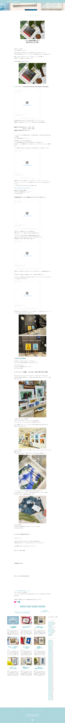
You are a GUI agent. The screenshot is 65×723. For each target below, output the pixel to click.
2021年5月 (50, 694)
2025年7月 (50, 647)
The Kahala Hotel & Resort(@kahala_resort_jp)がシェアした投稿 (27, 268)
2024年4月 (50, 661)
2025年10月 (50, 644)
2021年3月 (50, 696)
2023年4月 (50, 672)
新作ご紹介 (50, 634)
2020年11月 (50, 699)
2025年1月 (50, 653)
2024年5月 (50, 660)
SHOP (43, 1)
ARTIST (39, 1)
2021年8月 (50, 691)
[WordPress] (19, 602)
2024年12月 (50, 654)
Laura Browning (51, 627)
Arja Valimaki (50, 621)
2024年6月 (50, 659)
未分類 (49, 635)
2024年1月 (50, 664)
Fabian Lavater (50, 623)
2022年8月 (50, 680)
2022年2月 (50, 685)
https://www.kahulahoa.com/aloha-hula (22, 187)
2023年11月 (50, 666)
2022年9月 (50, 679)
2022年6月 (50, 682)
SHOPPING (55, 1)
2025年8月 (50, 646)
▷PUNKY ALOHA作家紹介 (20, 358)
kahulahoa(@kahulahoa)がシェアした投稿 (27, 117)
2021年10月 (50, 689)
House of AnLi (50, 624)
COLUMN (48, 1)
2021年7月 (50, 692)
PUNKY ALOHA (34, 606)
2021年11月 (50, 688)
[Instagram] (15, 602)
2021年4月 (50, 695)
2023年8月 (50, 669)
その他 (49, 633)
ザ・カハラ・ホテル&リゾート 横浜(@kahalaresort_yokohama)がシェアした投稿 (28, 228)
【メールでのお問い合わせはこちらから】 (22, 590)
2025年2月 (50, 652)
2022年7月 (50, 681)
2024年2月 (50, 663)
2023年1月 (50, 675)
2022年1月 (50, 686)
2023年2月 (50, 674)
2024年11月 (50, 655)
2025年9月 (50, 645)
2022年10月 (50, 678)
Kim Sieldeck (50, 625)
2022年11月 (50, 677)
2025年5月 (50, 649)
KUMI (49, 626)
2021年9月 (50, 690)
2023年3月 (50, 673)
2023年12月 (50, 665)
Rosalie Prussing (42, 606)
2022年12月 (50, 676)
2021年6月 (50, 693)
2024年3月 (50, 662)
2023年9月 (50, 668)
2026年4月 (50, 640)
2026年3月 (50, 641)
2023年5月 (50, 671)
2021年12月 (50, 687)
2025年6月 (50, 648)
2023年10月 (50, 667)
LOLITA (49, 628)
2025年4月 (50, 650)
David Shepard (22, 606)
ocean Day (29, 606)
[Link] (17, 602)
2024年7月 (50, 658)
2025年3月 (50, 651)
